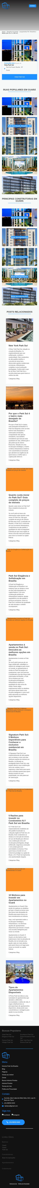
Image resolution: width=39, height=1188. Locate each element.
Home (3, 31)
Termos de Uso (7, 1086)
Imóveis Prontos (7, 1083)
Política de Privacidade (23, 1183)
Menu (33, 6)
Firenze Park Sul (7, 1040)
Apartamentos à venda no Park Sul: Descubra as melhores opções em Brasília (19, 649)
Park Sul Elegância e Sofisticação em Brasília (19, 578)
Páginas (4, 1072)
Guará (8, 70)
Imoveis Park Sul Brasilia (10, 1066)
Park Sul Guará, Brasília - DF (14, 67)
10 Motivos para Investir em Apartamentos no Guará (17, 899)
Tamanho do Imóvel (12, 31)
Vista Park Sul (19, 77)
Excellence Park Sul (26, 1034)
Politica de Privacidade (9, 1089)
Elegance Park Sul (8, 1036)
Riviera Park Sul (25, 1042)
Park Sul (5, 1149)
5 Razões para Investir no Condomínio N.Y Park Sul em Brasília (19, 819)
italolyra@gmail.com (11, 1106)
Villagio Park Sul (7, 1042)
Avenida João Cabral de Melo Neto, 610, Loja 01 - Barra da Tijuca (20, 1099)
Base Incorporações (8, 1158)
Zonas (4, 1077)
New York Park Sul (18, 345)
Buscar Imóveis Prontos (9, 1080)
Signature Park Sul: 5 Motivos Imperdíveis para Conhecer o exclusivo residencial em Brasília (19, 742)
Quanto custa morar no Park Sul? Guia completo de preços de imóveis (19, 499)
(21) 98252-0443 (9, 1103)
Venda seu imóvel (8, 1074)
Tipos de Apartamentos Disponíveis (16, 990)
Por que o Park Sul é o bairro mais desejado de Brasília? (19, 417)
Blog (17, 378)
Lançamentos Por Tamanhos (27, 31)
